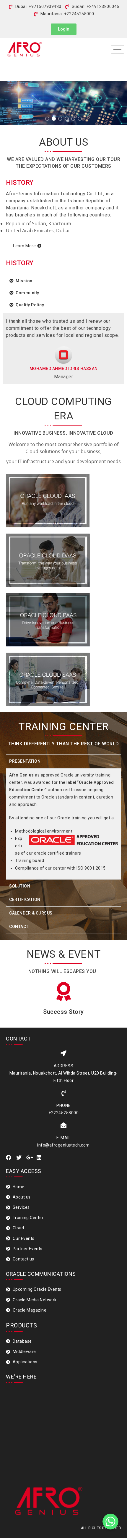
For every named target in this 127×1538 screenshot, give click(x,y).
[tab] (63, 280)
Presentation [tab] (24, 761)
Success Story (63, 1011)
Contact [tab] (19, 926)
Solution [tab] (19, 886)
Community (27, 292)
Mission (24, 280)
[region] (63, 94)
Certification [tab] (24, 899)
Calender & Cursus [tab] (31, 913)
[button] (63, 29)
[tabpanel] (63, 823)
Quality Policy (30, 304)
